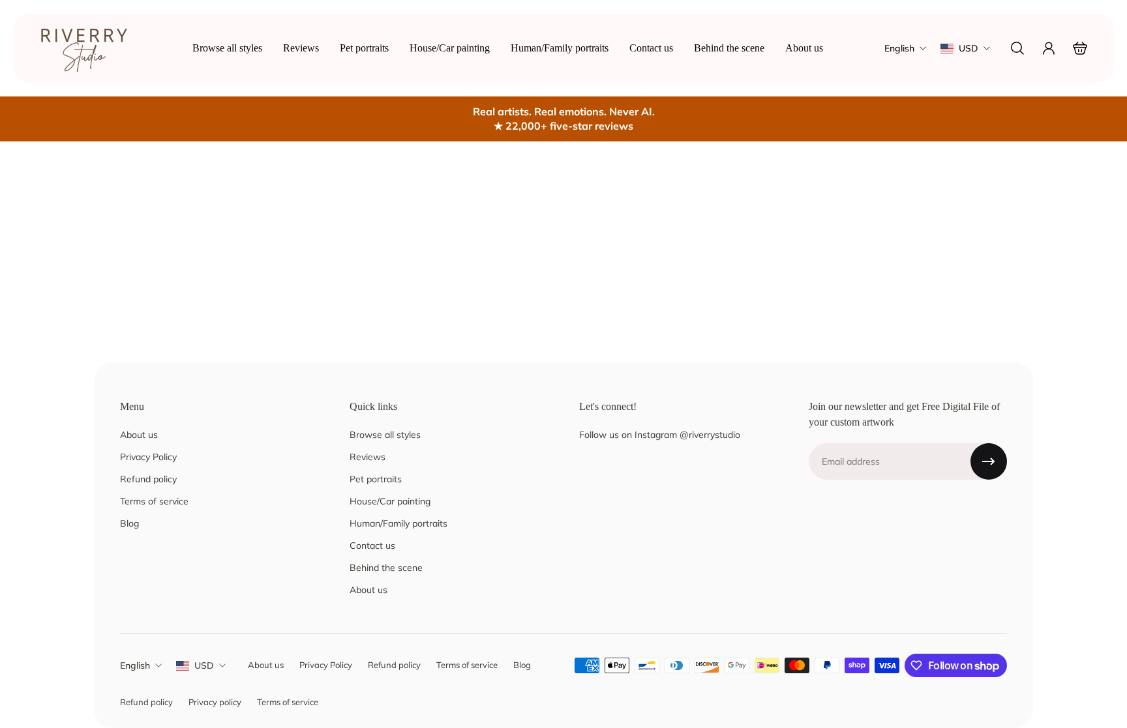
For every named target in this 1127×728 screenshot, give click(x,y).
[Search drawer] (1017, 48)
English (135, 665)
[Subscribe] (988, 461)
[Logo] (84, 48)
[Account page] (1048, 48)
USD (204, 665)
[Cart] (1080, 48)
